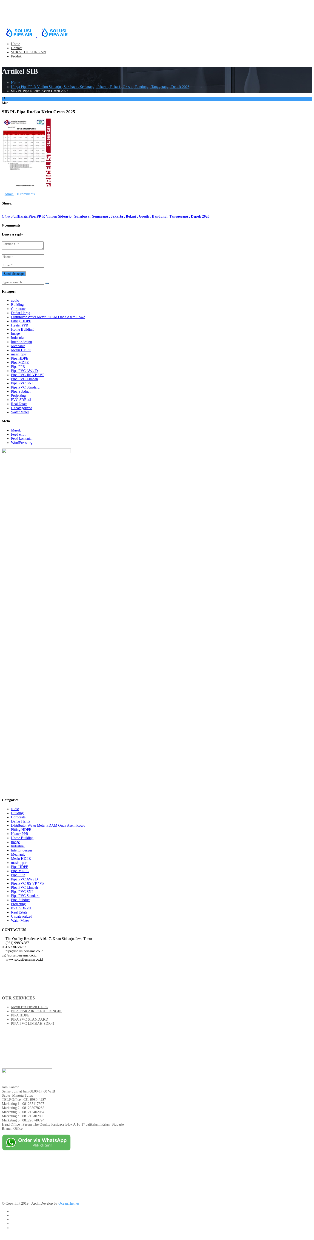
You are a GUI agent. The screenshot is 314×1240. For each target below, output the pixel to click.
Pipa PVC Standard (25, 387)
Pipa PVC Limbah (24, 379)
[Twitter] (7, 212)
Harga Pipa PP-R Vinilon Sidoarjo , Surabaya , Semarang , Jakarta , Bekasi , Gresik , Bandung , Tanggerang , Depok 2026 (100, 87)
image (15, 333)
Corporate (18, 309)
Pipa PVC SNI (22, 383)
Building (17, 304)
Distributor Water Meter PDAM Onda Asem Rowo (48, 317)
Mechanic (18, 346)
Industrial (18, 338)
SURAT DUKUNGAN (28, 52)
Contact (16, 48)
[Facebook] (3, 212)
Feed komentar (22, 438)
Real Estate (19, 404)
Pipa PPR (18, 367)
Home (15, 44)
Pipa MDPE (20, 362)
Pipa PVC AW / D (24, 371)
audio (15, 300)
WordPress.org (21, 443)
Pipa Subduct (20, 391)
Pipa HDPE (19, 358)
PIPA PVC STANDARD (29, 1019)
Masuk (16, 430)
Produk (16, 56)
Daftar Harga (20, 313)
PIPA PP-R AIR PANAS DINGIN (36, 1011)
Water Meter (20, 412)
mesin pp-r (18, 354)
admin (9, 194)
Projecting (18, 395)
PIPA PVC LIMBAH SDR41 (32, 1023)
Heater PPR (19, 325)
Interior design (21, 342)
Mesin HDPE (21, 350)
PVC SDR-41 (21, 400)
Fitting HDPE (21, 321)
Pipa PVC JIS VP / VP (27, 375)
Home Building (22, 329)
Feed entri (18, 434)
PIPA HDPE (20, 1015)
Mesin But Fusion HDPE (29, 1007)
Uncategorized (21, 408)
